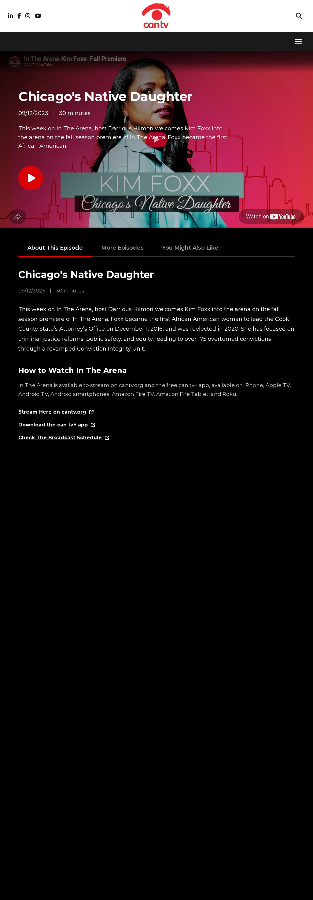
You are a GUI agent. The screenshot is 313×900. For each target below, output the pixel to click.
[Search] (299, 16)
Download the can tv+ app (53, 425)
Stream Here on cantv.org (53, 412)
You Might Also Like (190, 247)
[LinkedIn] (10, 16)
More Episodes (122, 247)
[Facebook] (19, 16)
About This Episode (55, 247)
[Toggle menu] (298, 41)
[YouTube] (38, 16)
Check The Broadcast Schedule (60, 438)
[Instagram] (27, 16)
